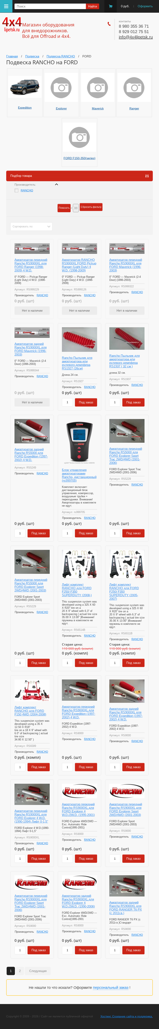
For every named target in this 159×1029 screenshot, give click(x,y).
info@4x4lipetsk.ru (136, 37)
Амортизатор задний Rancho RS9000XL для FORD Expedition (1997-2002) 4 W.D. (126, 714)
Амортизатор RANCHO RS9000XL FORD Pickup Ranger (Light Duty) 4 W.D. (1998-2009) (79, 265)
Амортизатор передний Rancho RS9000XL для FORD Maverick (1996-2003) (125, 265)
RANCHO (27, 190)
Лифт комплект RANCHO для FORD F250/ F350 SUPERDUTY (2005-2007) (124, 591)
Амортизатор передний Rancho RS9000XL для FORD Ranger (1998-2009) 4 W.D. (30, 265)
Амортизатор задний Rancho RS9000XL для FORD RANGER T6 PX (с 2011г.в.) (125, 908)
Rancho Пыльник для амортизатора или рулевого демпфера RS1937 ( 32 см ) (124, 361)
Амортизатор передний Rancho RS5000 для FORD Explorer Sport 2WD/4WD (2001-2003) (30, 585)
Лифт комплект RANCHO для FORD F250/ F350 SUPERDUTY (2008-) (77, 590)
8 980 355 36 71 (134, 26)
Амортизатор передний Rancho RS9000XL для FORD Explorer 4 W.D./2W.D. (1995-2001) (78, 809)
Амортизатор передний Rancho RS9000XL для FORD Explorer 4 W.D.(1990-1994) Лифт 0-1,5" (31, 816)
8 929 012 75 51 (134, 31)
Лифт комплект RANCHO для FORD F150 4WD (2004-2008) (30, 710)
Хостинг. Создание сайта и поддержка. (126, 1016)
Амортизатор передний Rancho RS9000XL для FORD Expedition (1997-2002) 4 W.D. (78, 712)
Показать (64, 207)
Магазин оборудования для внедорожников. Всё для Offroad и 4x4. (48, 30)
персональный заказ (110, 988)
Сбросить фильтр (91, 207)
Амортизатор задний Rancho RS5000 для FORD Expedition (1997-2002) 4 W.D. (31, 455)
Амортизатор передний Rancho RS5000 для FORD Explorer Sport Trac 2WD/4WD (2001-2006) (125, 456)
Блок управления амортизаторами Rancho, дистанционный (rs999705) (79, 475)
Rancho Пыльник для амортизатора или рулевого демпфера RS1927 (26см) (77, 363)
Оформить (145, 6)
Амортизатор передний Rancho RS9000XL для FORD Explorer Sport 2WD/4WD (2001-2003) (125, 809)
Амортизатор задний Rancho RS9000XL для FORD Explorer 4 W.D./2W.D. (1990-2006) (78, 901)
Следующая (38, 971)
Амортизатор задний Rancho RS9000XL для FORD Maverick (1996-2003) (30, 349)
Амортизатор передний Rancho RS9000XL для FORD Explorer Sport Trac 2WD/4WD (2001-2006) (30, 903)
